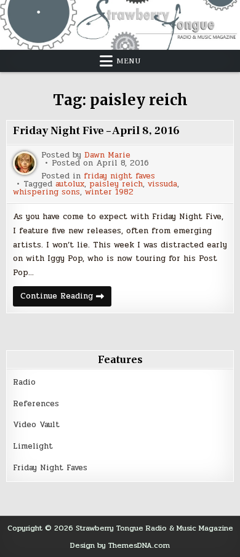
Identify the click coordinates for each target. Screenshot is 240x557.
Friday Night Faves (50, 468)
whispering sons (46, 192)
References (36, 404)
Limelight (33, 446)
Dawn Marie (107, 155)
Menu (128, 61)
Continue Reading (65, 298)
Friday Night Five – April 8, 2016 (96, 131)
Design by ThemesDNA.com (120, 545)
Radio (24, 382)
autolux (69, 184)
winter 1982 (109, 192)
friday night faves (119, 176)
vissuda (162, 184)
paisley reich (116, 184)
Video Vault (36, 425)
